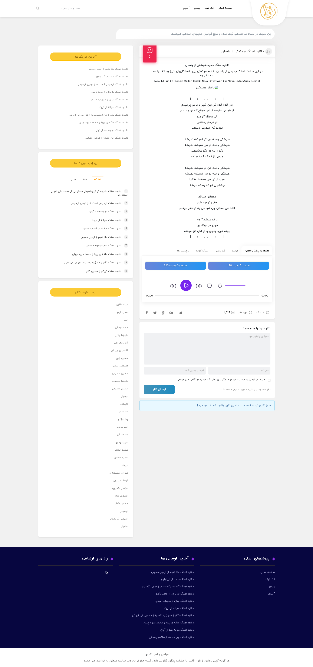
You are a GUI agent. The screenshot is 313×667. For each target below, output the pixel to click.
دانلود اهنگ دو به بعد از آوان (112, 130)
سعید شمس (121, 457)
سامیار (124, 526)
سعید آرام (122, 312)
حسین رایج (122, 358)
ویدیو (197, 8)
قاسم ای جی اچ (119, 350)
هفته (97, 179)
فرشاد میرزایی (120, 480)
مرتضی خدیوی (120, 488)
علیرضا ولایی (121, 335)
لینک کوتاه (201, 251)
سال (73, 179)
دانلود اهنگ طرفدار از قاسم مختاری (101, 228)
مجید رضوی (121, 442)
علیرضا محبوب (120, 381)
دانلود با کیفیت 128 (238, 266)
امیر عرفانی (122, 427)
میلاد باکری (122, 304)
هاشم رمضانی (120, 503)
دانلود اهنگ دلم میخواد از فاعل (102, 245)
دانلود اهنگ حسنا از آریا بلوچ (112, 76)
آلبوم (186, 8)
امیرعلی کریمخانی (118, 519)
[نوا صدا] (269, 14)
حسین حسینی (120, 373)
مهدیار (124, 396)
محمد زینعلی (121, 450)
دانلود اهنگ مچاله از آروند (113, 107)
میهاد (125, 465)
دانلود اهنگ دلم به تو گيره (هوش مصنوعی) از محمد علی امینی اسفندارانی (89, 193)
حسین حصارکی (120, 388)
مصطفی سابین (120, 366)
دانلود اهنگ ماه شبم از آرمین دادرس (108, 69)
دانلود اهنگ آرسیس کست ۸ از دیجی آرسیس (103, 84)
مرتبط (234, 251)
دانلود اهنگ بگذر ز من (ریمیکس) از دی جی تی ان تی (98, 115)
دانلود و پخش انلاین (257, 251)
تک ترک (209, 8)
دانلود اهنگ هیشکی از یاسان (242, 51)
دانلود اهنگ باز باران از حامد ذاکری (109, 92)
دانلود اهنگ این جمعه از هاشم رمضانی (106, 138)
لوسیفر (124, 511)
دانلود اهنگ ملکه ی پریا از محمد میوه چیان (103, 122)
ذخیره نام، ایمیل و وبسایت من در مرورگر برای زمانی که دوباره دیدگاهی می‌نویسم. (222, 379)
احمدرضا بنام (121, 496)
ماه (85, 179)
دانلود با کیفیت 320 (175, 266)
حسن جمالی (121, 327)
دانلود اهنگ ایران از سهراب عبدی (109, 99)
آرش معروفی (121, 343)
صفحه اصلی (225, 8)
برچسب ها (183, 251)
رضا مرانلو (123, 419)
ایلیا (126, 320)
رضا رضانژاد (122, 411)
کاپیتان (124, 404)
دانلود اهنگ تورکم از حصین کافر (103, 271)
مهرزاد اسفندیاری (118, 473)
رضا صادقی (122, 434)
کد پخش (220, 251)
